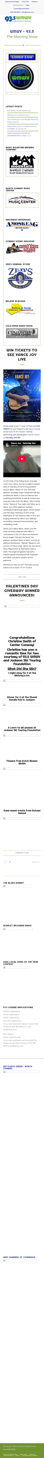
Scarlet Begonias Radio (21, 8)
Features (34, 1)
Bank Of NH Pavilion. (17, 432)
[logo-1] (18, 18)
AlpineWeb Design (9, 1449)
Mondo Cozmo (34, 435)
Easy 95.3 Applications (12, 1021)
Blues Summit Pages (12, 1)
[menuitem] (12, 1)
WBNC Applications (11, 1018)
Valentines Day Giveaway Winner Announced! (22, 590)
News (27, 5)
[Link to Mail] (35, 1452)
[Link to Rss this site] (39, 1452)
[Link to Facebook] (32, 1452)
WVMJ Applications (11, 1015)
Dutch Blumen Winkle (28, 762)
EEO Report (8, 1034)
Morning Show (18, 5)
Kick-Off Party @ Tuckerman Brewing (18, 110)
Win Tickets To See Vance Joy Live (22, 354)
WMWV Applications (11, 1011)
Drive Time (25, 1)
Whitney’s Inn (22, 675)
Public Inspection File (11, 1037)
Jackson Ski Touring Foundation (25, 662)
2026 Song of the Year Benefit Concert (18, 115)
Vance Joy (33, 429)
